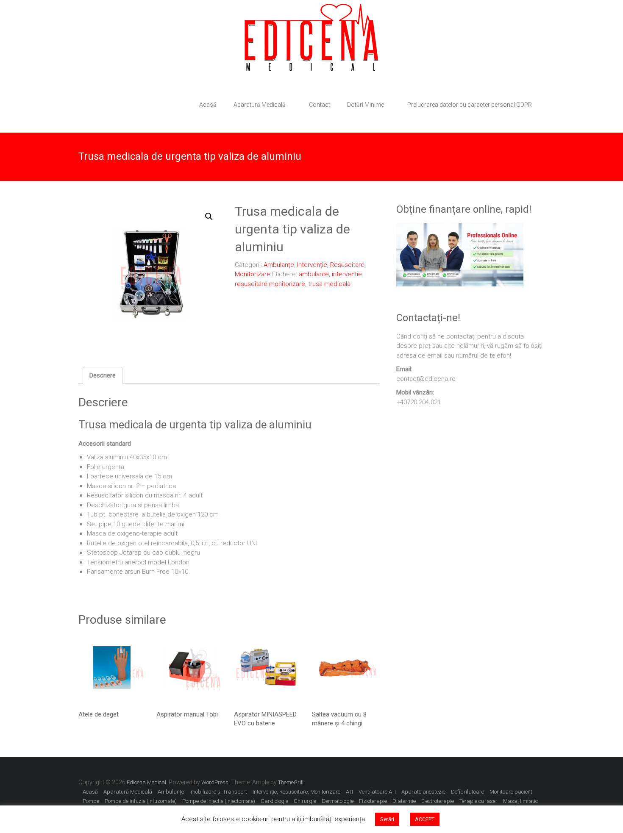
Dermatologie (337, 801)
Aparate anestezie (423, 792)
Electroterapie (437, 801)
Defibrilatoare (467, 792)
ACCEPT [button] (424, 819)
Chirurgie (305, 801)
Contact (319, 104)
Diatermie (404, 801)
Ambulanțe (279, 265)
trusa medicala (329, 284)
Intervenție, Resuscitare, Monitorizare (296, 792)
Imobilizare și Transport (218, 792)
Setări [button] (387, 819)
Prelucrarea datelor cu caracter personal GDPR (469, 104)
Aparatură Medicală (260, 104)
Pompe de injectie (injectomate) (218, 801)
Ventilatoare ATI (377, 792)
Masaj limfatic (520, 801)
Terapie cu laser (478, 801)
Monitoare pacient (511, 792)
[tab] (102, 375)
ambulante (314, 274)
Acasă (208, 104)
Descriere (102, 375)
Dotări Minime (365, 104)
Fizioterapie (373, 801)
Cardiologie (274, 801)
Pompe (91, 801)
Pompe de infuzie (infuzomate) (141, 801)
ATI (349, 792)
